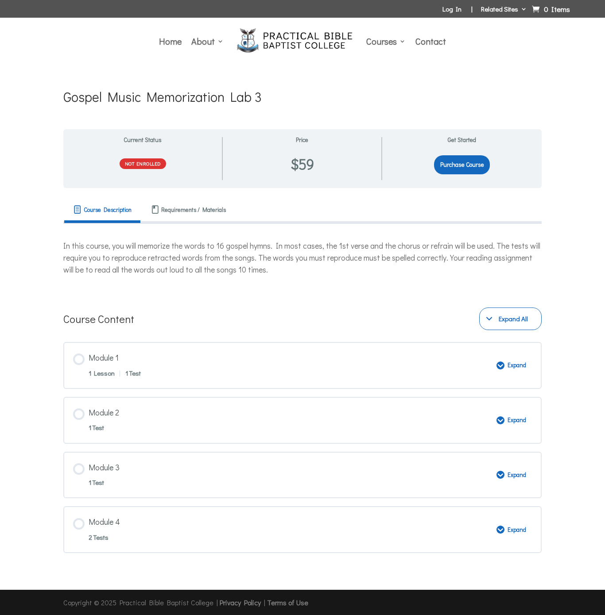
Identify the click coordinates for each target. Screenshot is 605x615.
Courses (381, 41)
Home (170, 41)
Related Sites (499, 9)
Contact (430, 41)
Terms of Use (287, 602)
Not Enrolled (143, 163)
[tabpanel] (302, 258)
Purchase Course (462, 165)
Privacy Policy (240, 602)
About (203, 41)
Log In (452, 9)
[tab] (102, 210)
